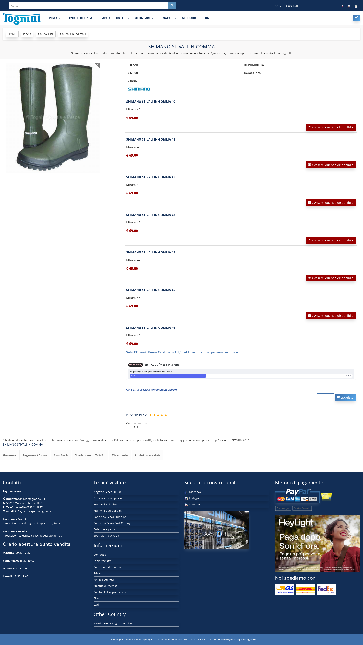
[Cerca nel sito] (172, 5)
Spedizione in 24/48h (90, 455)
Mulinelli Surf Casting (108, 510)
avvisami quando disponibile (332, 127)
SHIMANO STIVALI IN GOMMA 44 (150, 252)
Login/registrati (103, 561)
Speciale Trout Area (106, 535)
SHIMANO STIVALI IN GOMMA (23, 444)
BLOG (205, 18)
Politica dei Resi (104, 579)
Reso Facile (61, 455)
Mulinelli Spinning (105, 504)
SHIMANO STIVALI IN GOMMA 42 (150, 177)
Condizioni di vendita (107, 567)
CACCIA (105, 18)
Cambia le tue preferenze (110, 592)
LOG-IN (277, 6)
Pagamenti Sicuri (34, 455)
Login (97, 604)
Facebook (194, 492)
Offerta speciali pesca (108, 498)
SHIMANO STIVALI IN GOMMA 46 (150, 328)
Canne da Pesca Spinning (110, 517)
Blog (96, 598)
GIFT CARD (189, 18)
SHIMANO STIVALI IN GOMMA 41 (150, 139)
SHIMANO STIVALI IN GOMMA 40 (150, 102)
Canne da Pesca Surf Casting (112, 523)
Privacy (98, 573)
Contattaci (100, 554)
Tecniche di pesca (79, 18)
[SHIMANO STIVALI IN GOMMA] (53, 118)
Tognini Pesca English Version (113, 623)
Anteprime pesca (105, 529)
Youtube (194, 504)
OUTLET (121, 18)
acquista (346, 397)
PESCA (53, 18)
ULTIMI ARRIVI (145, 18)
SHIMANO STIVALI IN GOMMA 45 (150, 290)
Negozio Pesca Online (108, 492)
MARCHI (168, 18)
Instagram (195, 498)
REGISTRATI (291, 6)
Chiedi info (120, 455)
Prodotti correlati (147, 455)
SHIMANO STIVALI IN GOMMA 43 (150, 215)
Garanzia (9, 455)
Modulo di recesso (105, 586)
